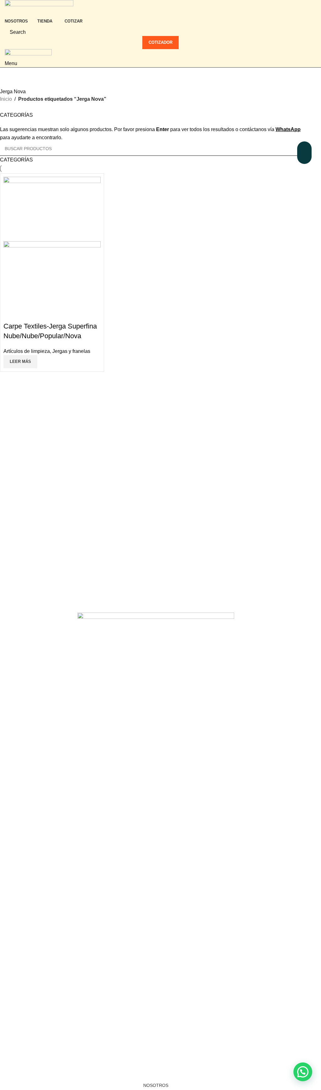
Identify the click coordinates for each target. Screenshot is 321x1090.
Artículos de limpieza (26, 351)
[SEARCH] (304, 152)
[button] (302, 1071)
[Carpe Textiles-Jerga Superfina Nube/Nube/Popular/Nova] (52, 208)
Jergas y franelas (71, 351)
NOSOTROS (155, 1085)
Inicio (6, 99)
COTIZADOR (160, 42)
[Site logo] (39, 7)
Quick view (11, 314)
